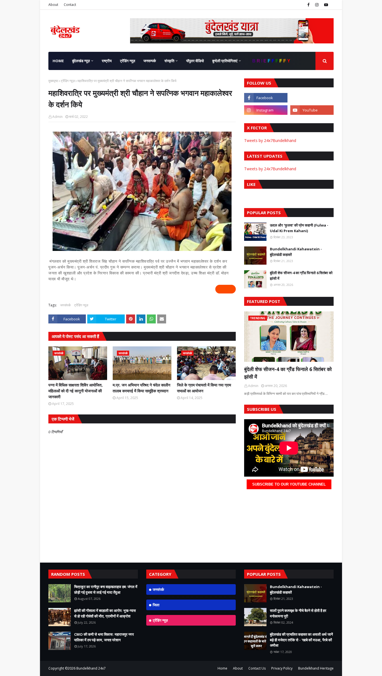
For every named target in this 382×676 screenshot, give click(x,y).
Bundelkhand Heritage (316, 668)
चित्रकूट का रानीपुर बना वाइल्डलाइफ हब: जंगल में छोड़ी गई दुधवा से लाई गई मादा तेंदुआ (105, 589)
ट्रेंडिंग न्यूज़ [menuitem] (127, 60)
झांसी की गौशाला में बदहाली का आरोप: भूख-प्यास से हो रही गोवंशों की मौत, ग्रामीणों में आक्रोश (105, 613)
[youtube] (325, 5)
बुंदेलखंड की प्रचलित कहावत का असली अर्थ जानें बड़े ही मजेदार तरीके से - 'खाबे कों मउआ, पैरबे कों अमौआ (301, 640)
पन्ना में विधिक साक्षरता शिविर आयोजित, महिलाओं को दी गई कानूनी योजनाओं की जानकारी (75, 390)
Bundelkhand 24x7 (91, 668)
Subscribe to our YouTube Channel (289, 484)
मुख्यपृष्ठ (53, 80)
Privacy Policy (282, 668)
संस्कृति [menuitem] (169, 60)
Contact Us (257, 668)
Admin (57, 116)
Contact (70, 4)
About (53, 4)
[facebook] (308, 5)
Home (222, 668)
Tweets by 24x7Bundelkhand (270, 140)
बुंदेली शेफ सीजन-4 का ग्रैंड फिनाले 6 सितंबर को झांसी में (301, 275)
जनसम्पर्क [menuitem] (149, 60)
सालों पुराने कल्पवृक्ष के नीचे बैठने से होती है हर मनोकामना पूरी (298, 613)
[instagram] (317, 5)
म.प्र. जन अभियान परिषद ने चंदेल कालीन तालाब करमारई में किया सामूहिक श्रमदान (141, 387)
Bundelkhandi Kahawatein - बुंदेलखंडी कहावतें (296, 251)
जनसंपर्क (65, 305)
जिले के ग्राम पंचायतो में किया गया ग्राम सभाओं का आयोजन (204, 387)
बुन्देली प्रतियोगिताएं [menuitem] (224, 60)
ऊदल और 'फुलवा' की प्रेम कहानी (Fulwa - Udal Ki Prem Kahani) (299, 228)
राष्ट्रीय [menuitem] (107, 60)
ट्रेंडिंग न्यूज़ (68, 80)
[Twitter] (312, 97)
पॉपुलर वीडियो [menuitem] (195, 60)
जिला (156, 604)
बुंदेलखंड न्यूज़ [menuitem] (81, 60)
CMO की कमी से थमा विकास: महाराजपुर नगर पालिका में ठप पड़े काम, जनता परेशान (104, 637)
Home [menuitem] (58, 60)
